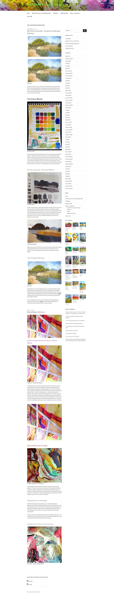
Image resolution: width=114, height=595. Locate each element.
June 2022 (67, 112)
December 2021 (68, 127)
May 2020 (67, 173)
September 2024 (69, 58)
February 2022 (68, 122)
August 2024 (68, 61)
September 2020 (69, 164)
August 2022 (68, 107)
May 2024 (67, 68)
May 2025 (67, 56)
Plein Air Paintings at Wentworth (72, 43)
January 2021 (68, 154)
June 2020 (67, 171)
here (60, 293)
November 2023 (68, 75)
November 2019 (68, 188)
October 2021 (68, 132)
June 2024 (67, 66)
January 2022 (68, 124)
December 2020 (68, 156)
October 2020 (68, 161)
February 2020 (68, 181)
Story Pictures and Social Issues (73, 207)
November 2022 (68, 100)
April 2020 (67, 176)
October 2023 (68, 78)
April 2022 (67, 117)
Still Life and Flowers (71, 213)
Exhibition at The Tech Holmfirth (72, 41)
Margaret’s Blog (64, 13)
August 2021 (68, 137)
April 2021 (67, 146)
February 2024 (68, 70)
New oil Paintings (69, 46)
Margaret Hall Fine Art (46, 4)
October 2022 (68, 102)
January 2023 (68, 95)
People (68, 211)
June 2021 (67, 142)
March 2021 (68, 149)
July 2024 (67, 63)
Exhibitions (55, 13)
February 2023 (68, 92)
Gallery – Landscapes (74, 13)
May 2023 (67, 85)
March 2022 (68, 119)
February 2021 (68, 151)
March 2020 (68, 178)
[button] (69, 227)
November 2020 (69, 159)
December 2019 (68, 186)
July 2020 (67, 168)
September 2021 (69, 134)
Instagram (30, 581)
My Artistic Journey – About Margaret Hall (41, 13)
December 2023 (68, 73)
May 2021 (67, 144)
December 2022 (68, 97)
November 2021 (68, 129)
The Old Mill (67, 38)
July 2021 (67, 139)
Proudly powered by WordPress (33, 591)
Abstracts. (69, 209)
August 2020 (68, 166)
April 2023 (67, 88)
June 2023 (67, 83)
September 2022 (69, 105)
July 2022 (67, 110)
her (41, 301)
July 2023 (67, 80)
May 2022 (67, 115)
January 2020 (68, 183)
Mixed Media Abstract (36, 312)
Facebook (30, 584)
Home (28, 13)
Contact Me (29, 16)
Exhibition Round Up (69, 48)
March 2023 (68, 90)
